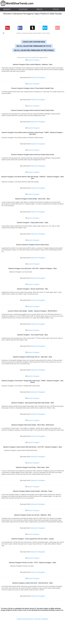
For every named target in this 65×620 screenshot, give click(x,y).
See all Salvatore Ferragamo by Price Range (34, 50)
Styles (56, 9)
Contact (19, 619)
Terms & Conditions (41, 619)
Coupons (23, 9)
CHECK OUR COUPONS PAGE (34, 42)
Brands (7, 9)
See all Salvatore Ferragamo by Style (34, 46)
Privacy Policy (28, 619)
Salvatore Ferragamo (37, 77)
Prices (39, 9)
